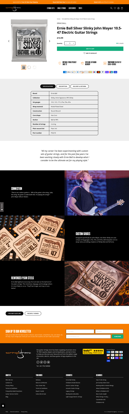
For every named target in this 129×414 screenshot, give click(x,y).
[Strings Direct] (13, 8)
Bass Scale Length (101, 394)
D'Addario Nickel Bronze (73, 383)
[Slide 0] (24, 67)
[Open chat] (3, 406)
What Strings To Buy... (102, 397)
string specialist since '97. (70, 63)
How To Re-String (101, 380)
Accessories (72, 8)
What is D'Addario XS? (102, 391)
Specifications (48, 86)
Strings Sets (51, 8)
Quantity (59, 43)
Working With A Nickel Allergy (104, 385)
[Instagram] (45, 362)
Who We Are (9, 380)
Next (49, 41)
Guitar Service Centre (12, 394)
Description (63, 86)
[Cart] (122, 8)
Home (58, 19)
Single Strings (61, 8)
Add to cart (90, 49)
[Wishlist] (115, 8)
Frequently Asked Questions (14, 391)
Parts (80, 8)
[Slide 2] (34, 67)
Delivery (38, 380)
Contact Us (9, 383)
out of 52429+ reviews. (114, 63)
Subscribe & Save (41, 394)
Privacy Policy (9, 385)
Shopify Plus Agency (112, 411)
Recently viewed (33, 313)
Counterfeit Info (100, 399)
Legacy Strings (70, 391)
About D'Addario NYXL (102, 388)
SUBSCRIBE (117, 336)
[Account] (118, 8)
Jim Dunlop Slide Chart (102, 383)
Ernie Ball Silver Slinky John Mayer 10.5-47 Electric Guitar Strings (78, 19)
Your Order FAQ (40, 385)
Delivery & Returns (79, 86)
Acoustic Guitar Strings (72, 388)
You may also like (14, 313)
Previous (9, 41)
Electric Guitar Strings (72, 385)
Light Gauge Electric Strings (74, 397)
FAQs (7, 411)
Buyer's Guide (40, 391)
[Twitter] (41, 362)
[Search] (111, 8)
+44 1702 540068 (44, 366)
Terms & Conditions (11, 388)
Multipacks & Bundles (72, 394)
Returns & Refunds (41, 383)
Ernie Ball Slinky (70, 380)
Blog (7, 397)
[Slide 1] (29, 67)
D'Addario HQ (100, 402)
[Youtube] (48, 362)
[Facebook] (38, 362)
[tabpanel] (29, 41)
